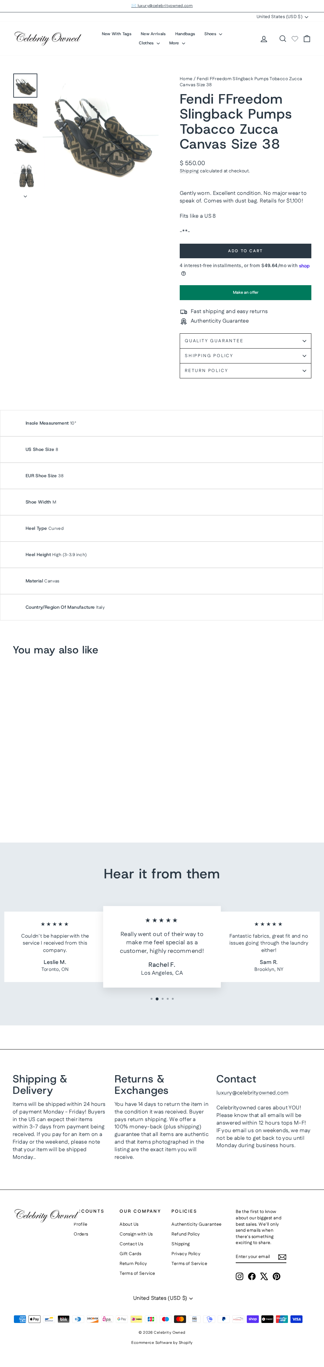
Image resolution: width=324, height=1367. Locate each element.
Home (186, 79)
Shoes (210, 33)
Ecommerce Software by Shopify (161, 1342)
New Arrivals (153, 33)
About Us (129, 1224)
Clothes (147, 43)
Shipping (189, 171)
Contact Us (131, 1244)
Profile (80, 1224)
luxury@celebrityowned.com (252, 1093)
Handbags (185, 33)
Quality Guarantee (214, 341)
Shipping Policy (209, 356)
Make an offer (245, 295)
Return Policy (206, 371)
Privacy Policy (185, 1254)
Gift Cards (130, 1254)
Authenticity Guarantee (196, 1224)
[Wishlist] (295, 38)
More (174, 43)
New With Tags (116, 33)
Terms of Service (137, 1273)
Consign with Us (136, 1234)
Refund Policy (185, 1234)
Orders (81, 1234)
